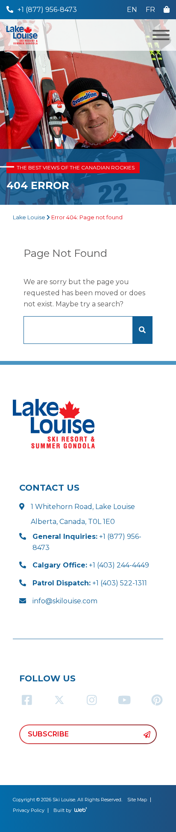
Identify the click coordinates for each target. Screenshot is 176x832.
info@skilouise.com (64, 601)
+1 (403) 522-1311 (89, 583)
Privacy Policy (28, 810)
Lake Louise (29, 217)
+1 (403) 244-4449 (90, 565)
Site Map (137, 800)
